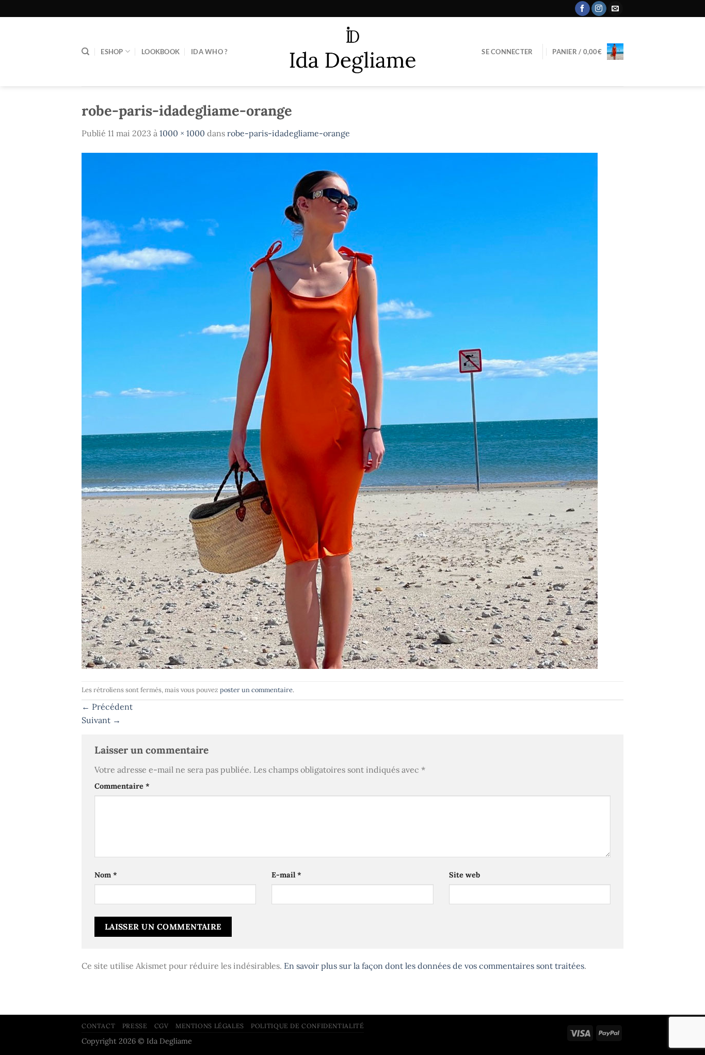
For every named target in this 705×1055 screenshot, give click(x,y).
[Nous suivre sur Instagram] (598, 9)
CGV (161, 1026)
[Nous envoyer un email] (615, 9)
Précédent (107, 706)
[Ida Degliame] (353, 52)
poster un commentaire (256, 689)
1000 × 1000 (182, 133)
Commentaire (122, 786)
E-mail (286, 875)
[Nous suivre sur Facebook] (582, 9)
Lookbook (160, 51)
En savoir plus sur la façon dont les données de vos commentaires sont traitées (434, 966)
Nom (105, 875)
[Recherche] (85, 51)
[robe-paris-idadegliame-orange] (340, 410)
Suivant (101, 720)
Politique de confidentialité (307, 1026)
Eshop (112, 51)
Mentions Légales (209, 1026)
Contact (98, 1026)
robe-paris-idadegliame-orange (288, 133)
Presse (135, 1026)
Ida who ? (209, 51)
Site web (464, 875)
